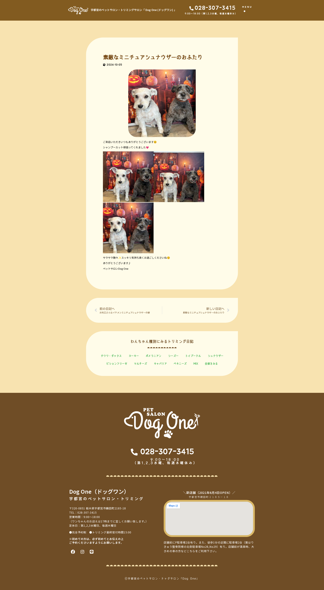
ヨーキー (133, 355)
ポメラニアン (153, 355)
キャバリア (160, 363)
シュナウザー (215, 355)
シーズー (173, 355)
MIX (195, 363)
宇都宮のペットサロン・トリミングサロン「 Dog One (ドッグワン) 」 (134, 10)
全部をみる (211, 363)
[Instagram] (82, 552)
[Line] (91, 552)
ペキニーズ (180, 363)
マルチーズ (140, 363)
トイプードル (193, 355)
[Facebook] (73, 552)
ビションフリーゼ (116, 363)
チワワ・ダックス (111, 355)
